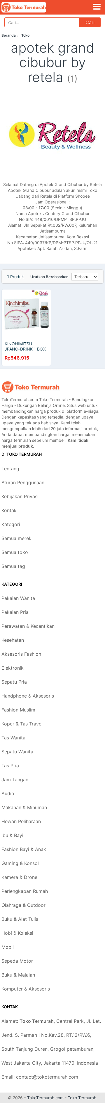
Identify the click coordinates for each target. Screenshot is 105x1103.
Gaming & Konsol (20, 863)
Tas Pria (10, 765)
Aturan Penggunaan (22, 482)
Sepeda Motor (17, 961)
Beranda (8, 35)
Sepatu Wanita (17, 752)
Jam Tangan (14, 779)
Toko (25, 35)
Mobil (7, 947)
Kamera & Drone (19, 877)
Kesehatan (12, 640)
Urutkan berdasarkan (49, 276)
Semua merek (16, 538)
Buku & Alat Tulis (19, 919)
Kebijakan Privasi (19, 496)
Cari (89, 22)
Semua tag (13, 566)
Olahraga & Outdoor (23, 905)
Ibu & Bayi (12, 835)
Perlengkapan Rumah (24, 891)
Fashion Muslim (18, 710)
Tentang (10, 468)
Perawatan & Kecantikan (28, 626)
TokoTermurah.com (45, 1097)
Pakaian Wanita (18, 598)
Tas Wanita (13, 738)
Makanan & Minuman (24, 807)
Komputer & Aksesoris (25, 989)
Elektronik (12, 668)
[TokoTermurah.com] (32, 7)
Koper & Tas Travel (22, 724)
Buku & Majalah (18, 975)
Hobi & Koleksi (17, 933)
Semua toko (14, 552)
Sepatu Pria (14, 682)
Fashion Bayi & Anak (23, 849)
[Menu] (97, 6)
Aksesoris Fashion (21, 654)
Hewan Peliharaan (21, 821)
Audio (7, 793)
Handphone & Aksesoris (27, 696)
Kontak (9, 510)
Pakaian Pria (15, 612)
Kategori (10, 524)
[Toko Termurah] (30, 387)
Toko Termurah (82, 1097)
